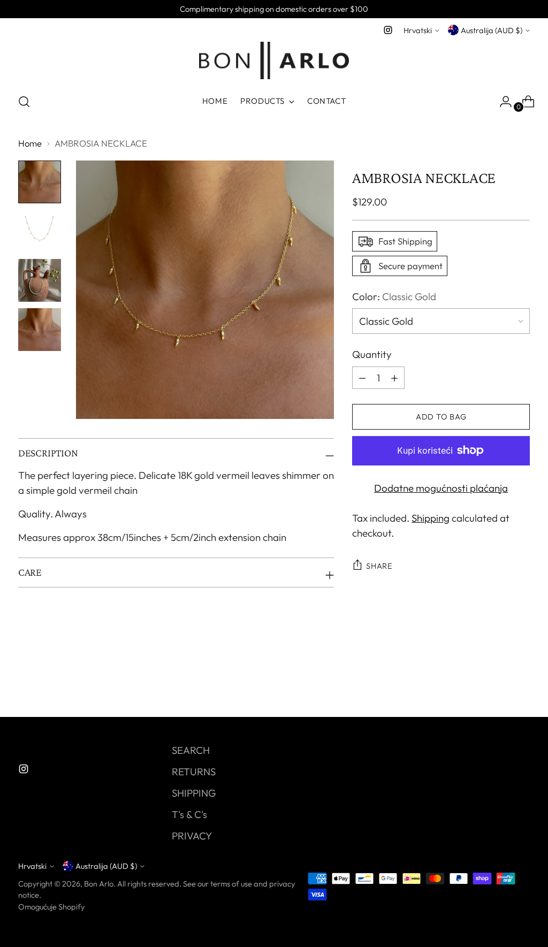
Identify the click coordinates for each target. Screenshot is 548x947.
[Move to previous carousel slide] (496, 680)
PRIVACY (192, 835)
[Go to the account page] (501, 101)
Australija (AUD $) (491, 30)
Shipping (431, 517)
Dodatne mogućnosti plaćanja (441, 488)
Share (379, 566)
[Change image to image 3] (39, 280)
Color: (394, 296)
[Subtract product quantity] (394, 377)
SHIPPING (194, 792)
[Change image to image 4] (39, 329)
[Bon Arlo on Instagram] (388, 30)
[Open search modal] (24, 101)
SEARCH (191, 750)
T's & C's (189, 814)
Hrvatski (418, 30)
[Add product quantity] (362, 377)
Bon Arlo (98, 884)
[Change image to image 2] (39, 231)
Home (30, 143)
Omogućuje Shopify (51, 907)
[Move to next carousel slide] (521, 680)
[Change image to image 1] (39, 182)
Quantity (372, 354)
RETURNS (194, 771)
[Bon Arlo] (274, 60)
